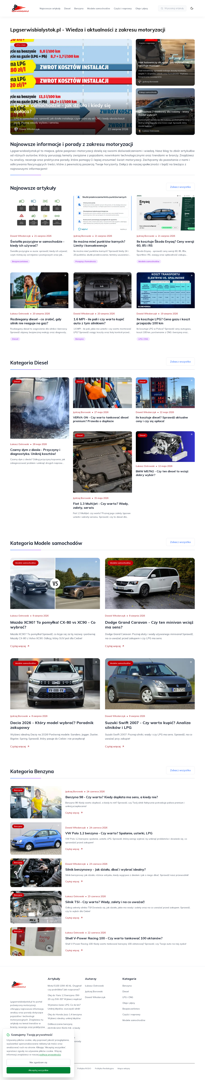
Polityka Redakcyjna (104, 1068)
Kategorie (129, 979)
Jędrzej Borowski (82, 235)
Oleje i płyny (141, 8)
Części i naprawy (123, 8)
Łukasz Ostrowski (19, 313)
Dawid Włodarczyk (20, 235)
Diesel (67, 8)
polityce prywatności (50, 1054)
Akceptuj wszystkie (38, 1070)
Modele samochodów (98, 8)
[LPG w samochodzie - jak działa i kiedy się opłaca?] (71, 87)
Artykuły (54, 979)
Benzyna (78, 8)
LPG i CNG (20, 45)
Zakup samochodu (148, 92)
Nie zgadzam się (38, 1062)
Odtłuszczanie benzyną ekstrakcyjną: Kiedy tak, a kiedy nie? (64, 1028)
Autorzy (90, 979)
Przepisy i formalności (85, 261)
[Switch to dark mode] (192, 8)
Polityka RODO (84, 1068)
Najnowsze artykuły (50, 8)
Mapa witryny (124, 1068)
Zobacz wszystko (180, 186)
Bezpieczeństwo (20, 261)
